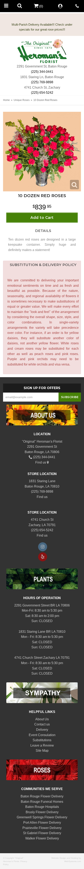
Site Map (42, 750)
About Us (42, 719)
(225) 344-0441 (42, 71)
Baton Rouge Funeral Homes (42, 801)
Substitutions (42, 740)
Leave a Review (42, 745)
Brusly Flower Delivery (42, 812)
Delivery (42, 729)
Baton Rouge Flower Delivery (42, 796)
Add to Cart (42, 217)
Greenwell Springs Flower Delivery (42, 817)
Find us (41, 462)
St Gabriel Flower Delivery (42, 833)
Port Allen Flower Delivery (42, 822)
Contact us (42, 724)
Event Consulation (42, 735)
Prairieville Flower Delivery (42, 828)
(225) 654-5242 (42, 92)
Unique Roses (22, 100)
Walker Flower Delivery (42, 838)
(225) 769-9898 (42, 82)
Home (6, 100)
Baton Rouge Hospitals (42, 806)
